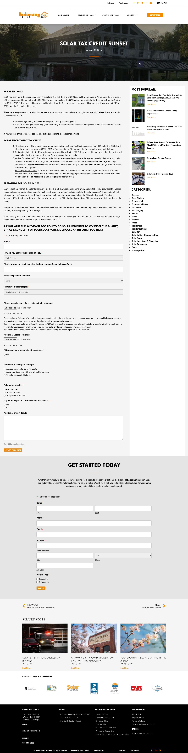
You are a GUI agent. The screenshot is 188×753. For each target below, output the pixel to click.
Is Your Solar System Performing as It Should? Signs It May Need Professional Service (164, 145)
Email (7, 241)
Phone (39, 518)
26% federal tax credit (79, 100)
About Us (131, 15)
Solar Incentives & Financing (145, 241)
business (70, 486)
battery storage (100, 161)
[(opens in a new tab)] (146, 3)
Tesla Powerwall (35, 164)
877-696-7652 (28, 743)
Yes (7, 354)
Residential (137, 226)
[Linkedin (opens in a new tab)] (142, 3)
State (97, 560)
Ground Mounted (13, 392)
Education (136, 207)
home (148, 483)
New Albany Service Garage (159, 158)
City (38, 560)
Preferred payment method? (17, 275)
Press (134, 223)
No (7, 408)
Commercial (137, 201)
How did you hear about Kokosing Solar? (23, 253)
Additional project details (15, 413)
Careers (135, 195)
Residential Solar (86, 15)
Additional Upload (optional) (17, 335)
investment (41, 121)
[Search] (140, 64)
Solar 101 (136, 232)
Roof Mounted (12, 389)
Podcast (135, 219)
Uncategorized (138, 250)
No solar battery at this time (18, 375)
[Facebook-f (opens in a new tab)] (134, 3)
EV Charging (137, 210)
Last (97, 513)
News (134, 216)
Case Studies (138, 198)
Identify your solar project (16, 287)
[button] (25, 688)
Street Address (42, 550)
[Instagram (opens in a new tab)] (138, 3)
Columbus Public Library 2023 (160, 174)
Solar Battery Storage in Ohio (145, 235)
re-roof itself (37, 177)
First (38, 513)
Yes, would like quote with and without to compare (27, 372)
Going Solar (63, 15)
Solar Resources (139, 244)
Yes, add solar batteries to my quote (21, 369)
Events (135, 213)
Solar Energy (137, 238)
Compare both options (15, 395)
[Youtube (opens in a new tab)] (151, 3)
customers (95, 164)
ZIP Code (40, 570)
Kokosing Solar (134, 480)
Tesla (134, 247)
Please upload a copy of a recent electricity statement (28, 303)
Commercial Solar (110, 15)
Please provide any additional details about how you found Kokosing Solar (38, 264)
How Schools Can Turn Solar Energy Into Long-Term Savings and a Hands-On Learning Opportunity (164, 98)
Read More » (151, 104)
